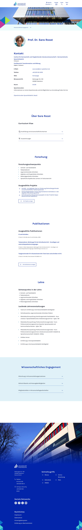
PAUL (59, 480)
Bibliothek (48, 480)
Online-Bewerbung (61, 476)
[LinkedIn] (22, 503)
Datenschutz (18, 517)
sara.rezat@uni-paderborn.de (41, 69)
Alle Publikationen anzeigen (29, 264)
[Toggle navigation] (30, 27)
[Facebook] (19, 503)
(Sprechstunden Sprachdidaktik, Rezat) (25, 95)
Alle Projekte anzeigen (28, 201)
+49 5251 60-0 (20, 483)
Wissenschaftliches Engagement (21, 27)
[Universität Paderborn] (20, 466)
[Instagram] (15, 503)
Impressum (18, 515)
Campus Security (21, 487)
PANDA (47, 483)
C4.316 (34, 84)
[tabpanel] (41, 77)
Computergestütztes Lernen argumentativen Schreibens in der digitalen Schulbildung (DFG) (40, 192)
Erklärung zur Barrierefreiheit (23, 523)
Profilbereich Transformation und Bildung (27, 63)
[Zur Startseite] (20, 3)
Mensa (47, 475)
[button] (49, 3)
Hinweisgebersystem (20, 520)
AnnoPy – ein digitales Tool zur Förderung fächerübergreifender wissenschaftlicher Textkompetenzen (40, 189)
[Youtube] (26, 503)
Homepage (35, 75)
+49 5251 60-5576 (37, 72)
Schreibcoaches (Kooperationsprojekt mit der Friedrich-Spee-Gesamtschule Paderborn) (40, 195)
